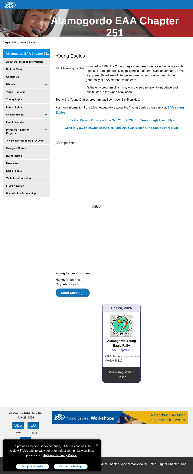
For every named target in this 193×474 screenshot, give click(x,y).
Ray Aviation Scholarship (21, 193)
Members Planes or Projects (17, 131)
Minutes (10, 84)
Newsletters (13, 163)
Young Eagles (29, 42)
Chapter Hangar (15, 114)
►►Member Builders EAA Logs (25, 140)
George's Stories (16, 148)
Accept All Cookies (32, 466)
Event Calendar (15, 122)
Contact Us (12, 76)
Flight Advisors (15, 186)
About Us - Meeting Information (24, 61)
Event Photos (14, 155)
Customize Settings (70, 466)
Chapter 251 (9, 42)
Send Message (72, 293)
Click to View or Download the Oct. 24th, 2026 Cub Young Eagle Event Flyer (121, 120)
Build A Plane (14, 69)
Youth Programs (15, 92)
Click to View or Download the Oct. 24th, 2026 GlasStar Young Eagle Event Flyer (121, 127)
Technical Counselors (18, 178)
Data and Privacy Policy (60, 455)
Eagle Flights (14, 107)
